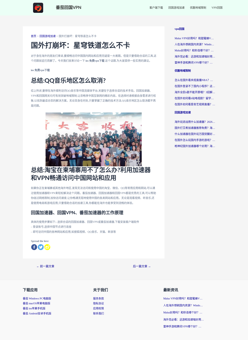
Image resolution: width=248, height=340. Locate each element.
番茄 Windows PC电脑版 (37, 298)
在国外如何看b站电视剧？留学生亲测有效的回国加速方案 (195, 98)
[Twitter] (41, 247)
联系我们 (98, 313)
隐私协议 (98, 303)
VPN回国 (217, 7)
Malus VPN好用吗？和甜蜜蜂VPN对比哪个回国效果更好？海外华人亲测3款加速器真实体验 (195, 38)
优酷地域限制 (198, 7)
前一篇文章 (45, 266)
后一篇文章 (142, 266)
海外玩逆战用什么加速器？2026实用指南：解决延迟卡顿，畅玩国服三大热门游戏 (195, 121)
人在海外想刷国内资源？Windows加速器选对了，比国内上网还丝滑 (195, 44)
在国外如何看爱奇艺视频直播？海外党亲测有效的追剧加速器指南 (195, 104)
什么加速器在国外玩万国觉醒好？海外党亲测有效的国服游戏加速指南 (195, 134)
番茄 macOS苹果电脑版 (36, 303)
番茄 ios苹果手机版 (34, 308)
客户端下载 (156, 7)
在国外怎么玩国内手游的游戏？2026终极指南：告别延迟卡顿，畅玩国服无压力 (195, 140)
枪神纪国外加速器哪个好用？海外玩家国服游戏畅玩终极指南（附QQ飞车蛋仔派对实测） (195, 146)
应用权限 (98, 308)
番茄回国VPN (68, 8)
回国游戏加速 (176, 7)
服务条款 (98, 298)
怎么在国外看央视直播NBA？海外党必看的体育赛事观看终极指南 (195, 80)
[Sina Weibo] (47, 247)
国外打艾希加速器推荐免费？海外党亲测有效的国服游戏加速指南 (195, 127)
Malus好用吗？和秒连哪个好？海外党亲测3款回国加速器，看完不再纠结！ (195, 50)
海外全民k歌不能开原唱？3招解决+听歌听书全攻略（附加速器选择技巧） (195, 92)
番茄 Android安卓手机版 (37, 313)
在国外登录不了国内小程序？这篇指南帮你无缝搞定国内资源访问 (195, 86)
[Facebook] (34, 247)
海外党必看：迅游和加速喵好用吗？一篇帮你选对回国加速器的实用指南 (195, 56)
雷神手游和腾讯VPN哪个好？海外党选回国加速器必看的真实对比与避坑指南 (195, 62)
